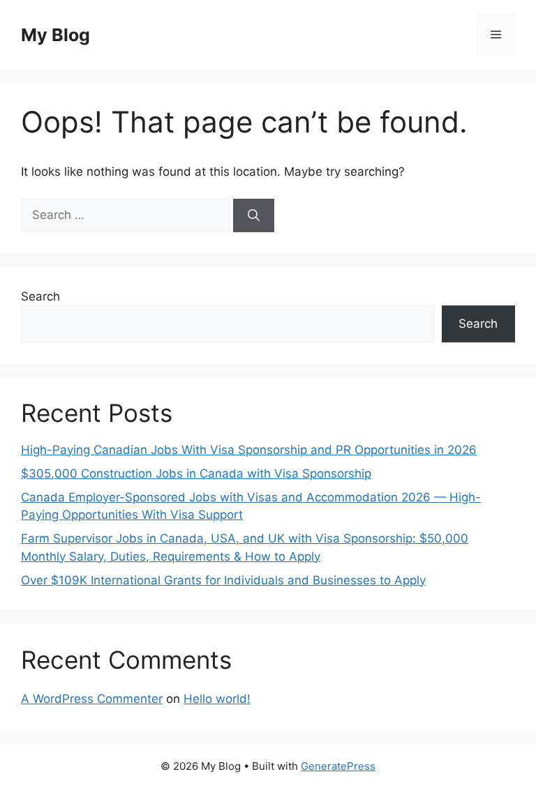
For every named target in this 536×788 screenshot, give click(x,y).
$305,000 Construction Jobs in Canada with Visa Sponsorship (196, 473)
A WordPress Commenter (92, 699)
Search (40, 296)
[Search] (253, 215)
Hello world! (217, 699)
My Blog (55, 34)
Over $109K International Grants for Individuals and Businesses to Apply (223, 580)
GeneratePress (338, 766)
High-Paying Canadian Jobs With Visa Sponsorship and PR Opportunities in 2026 (249, 450)
